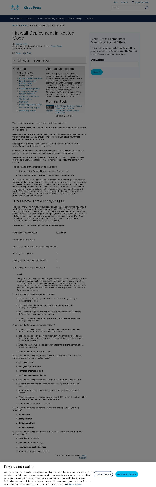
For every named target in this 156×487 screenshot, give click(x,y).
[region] (78, 474)
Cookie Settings (103, 474)
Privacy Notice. (74, 484)
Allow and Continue (126, 474)
